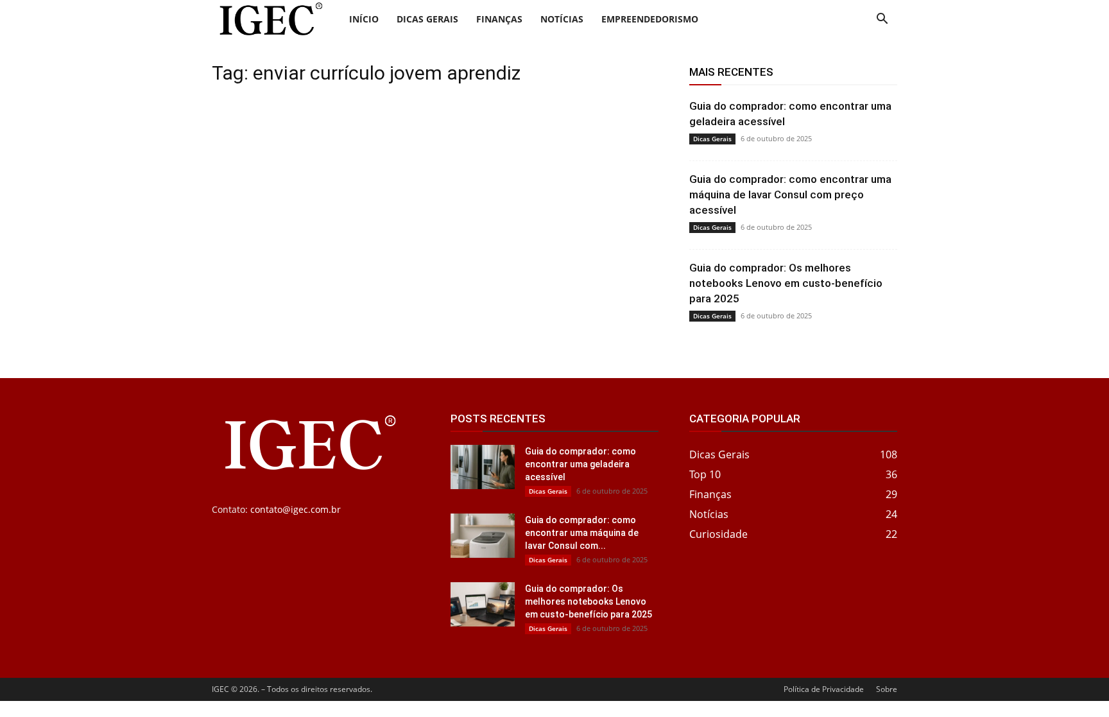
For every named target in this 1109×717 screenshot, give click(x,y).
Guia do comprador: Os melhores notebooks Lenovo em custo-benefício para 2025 (785, 283)
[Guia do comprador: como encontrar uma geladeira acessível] (483, 467)
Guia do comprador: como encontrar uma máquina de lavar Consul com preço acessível (790, 194)
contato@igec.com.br (295, 509)
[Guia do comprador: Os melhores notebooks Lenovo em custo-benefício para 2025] (483, 604)
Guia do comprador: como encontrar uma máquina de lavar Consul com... (582, 533)
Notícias (561, 19)
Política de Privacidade (824, 689)
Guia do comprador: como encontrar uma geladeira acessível (580, 464)
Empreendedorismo (649, 19)
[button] (881, 20)
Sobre (886, 689)
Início (364, 19)
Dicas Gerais (427, 19)
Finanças (499, 19)
